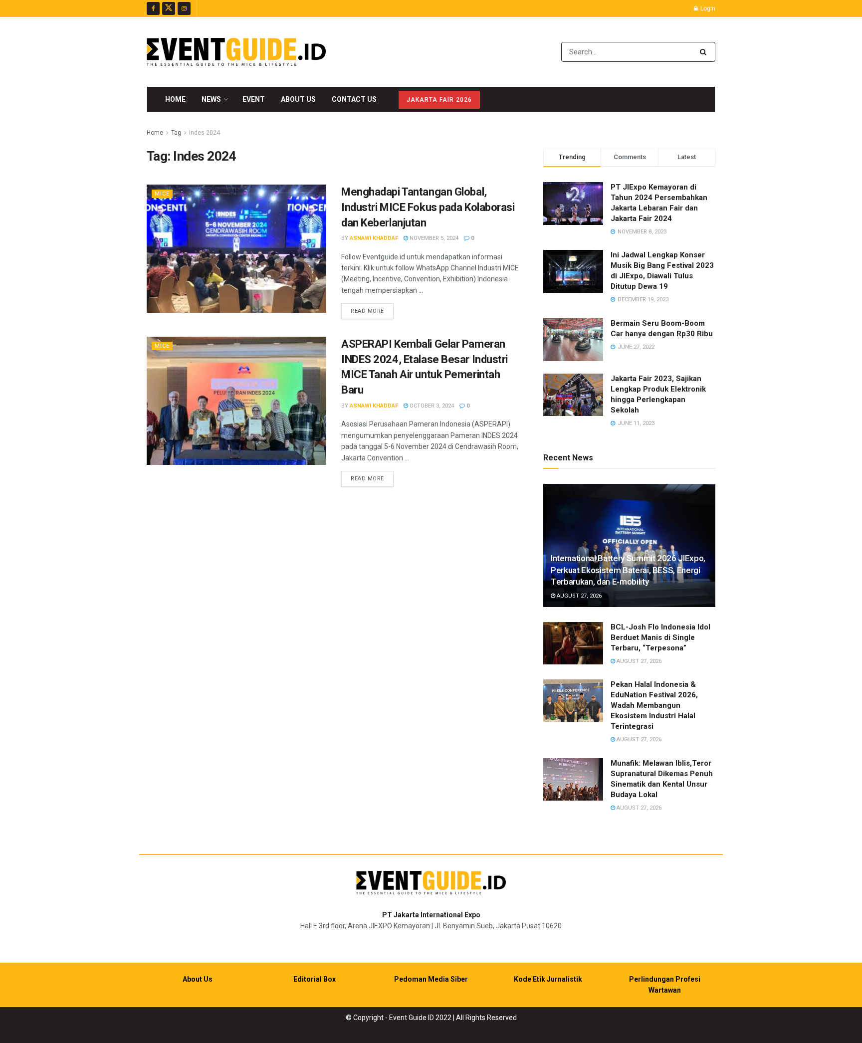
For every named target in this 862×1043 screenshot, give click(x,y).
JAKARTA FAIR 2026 (439, 99)
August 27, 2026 (578, 596)
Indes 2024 (204, 132)
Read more (372, 310)
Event (253, 99)
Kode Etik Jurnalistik (548, 979)
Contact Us (354, 99)
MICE (162, 194)
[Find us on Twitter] (168, 8)
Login (707, 8)
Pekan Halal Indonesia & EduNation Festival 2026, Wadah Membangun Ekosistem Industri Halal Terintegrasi (654, 705)
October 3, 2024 (431, 406)
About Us (298, 99)
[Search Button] (705, 52)
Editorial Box (314, 979)
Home (175, 99)
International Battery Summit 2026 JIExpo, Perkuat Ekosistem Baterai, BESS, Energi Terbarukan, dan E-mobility (628, 570)
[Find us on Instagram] (184, 8)
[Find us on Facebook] (153, 8)
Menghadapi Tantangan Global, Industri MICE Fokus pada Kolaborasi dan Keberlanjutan (428, 207)
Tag (176, 132)
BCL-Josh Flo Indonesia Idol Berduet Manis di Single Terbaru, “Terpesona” (660, 637)
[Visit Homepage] (236, 52)
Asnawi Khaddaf (374, 238)
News (211, 99)
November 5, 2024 (433, 238)
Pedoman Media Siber (431, 979)
